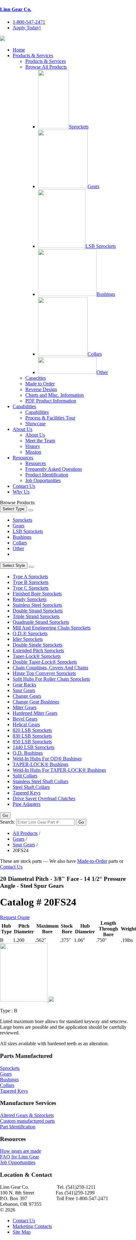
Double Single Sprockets (37, 645)
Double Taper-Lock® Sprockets (45, 662)
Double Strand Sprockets (38, 610)
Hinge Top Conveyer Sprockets (44, 673)
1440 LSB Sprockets (33, 747)
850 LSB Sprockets (32, 741)
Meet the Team (40, 440)
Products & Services (33, 55)
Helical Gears (26, 724)
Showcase (35, 423)
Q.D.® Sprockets (30, 633)
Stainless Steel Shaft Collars (40, 781)
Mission (33, 452)
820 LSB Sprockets (32, 730)
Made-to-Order (92, 861)
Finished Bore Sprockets (37, 593)
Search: (7, 822)
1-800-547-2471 (29, 22)
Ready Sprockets (29, 599)
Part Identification (17, 1126)
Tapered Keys (26, 792)
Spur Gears (24, 690)
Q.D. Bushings (28, 753)
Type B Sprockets (30, 582)
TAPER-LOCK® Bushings (40, 764)
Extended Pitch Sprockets (38, 650)
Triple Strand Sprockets (36, 616)
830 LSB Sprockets (32, 736)
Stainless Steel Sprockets (37, 605)
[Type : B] (27, 1000)
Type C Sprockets (30, 588)
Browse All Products (46, 67)
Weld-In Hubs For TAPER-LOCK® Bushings (59, 770)
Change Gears (27, 696)
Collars (95, 354)
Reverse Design (41, 389)
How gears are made (20, 1151)
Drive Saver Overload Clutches (44, 798)
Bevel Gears (25, 718)
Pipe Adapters (26, 804)
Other (102, 372)
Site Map (22, 1232)
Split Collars (25, 775)
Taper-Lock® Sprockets (37, 656)
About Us (22, 429)
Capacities (35, 378)
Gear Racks (24, 684)
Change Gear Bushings (36, 701)
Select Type (13, 508)
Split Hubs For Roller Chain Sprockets (51, 679)
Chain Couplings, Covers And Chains (50, 667)
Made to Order (40, 383)
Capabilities (24, 406)
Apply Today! (27, 27)
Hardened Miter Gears (35, 713)
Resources (23, 457)
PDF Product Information (50, 400)
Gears (93, 186)
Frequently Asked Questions (53, 469)
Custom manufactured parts (27, 1121)
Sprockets (79, 126)
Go (5, 815)
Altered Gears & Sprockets (27, 1115)
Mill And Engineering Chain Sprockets (51, 627)
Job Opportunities (43, 480)
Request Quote (15, 917)
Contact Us (24, 486)
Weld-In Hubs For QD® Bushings (47, 758)
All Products (25, 833)
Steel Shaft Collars (31, 787)
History (32, 446)
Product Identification (46, 474)
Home (19, 49)
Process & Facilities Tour (50, 417)
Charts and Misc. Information (54, 395)
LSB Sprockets (100, 246)
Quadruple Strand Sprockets (41, 622)
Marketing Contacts (32, 1226)
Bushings (105, 294)
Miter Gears (24, 707)
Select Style (14, 565)
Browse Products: (17, 502)
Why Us (21, 491)
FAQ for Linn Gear (19, 1156)
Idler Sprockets (28, 639)
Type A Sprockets (30, 576)
